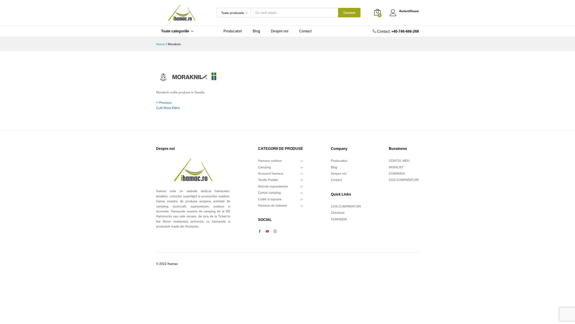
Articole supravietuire (273, 186)
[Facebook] (259, 231)
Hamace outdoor (270, 160)
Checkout (337, 212)
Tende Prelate (268, 180)
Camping (264, 167)
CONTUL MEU (399, 160)
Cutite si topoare (269, 199)
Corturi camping (269, 192)
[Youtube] (267, 231)
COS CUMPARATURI (346, 206)
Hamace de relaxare (272, 205)
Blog (256, 31)
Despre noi (279, 31)
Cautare (349, 12)
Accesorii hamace (270, 173)
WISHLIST (396, 167)
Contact (305, 31)
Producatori (232, 31)
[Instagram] (275, 231)
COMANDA (339, 219)
